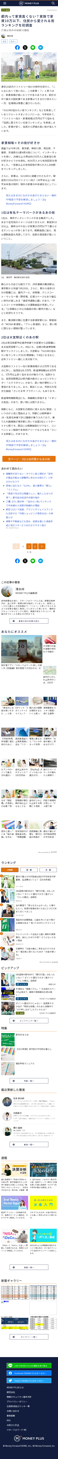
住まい (13, 41)
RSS (9, 1420)
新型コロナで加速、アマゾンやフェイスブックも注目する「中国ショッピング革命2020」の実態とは (29, 513)
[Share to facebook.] (17, 47)
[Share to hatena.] (40, 47)
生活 (4, 41)
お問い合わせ (13, 1410)
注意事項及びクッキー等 (18, 1406)
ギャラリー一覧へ (29, 1337)
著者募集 (11, 1415)
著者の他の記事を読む (29, 621)
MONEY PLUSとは (15, 1387)
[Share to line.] (32, 47)
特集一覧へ (29, 1081)
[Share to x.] (25, 47)
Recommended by (44, 852)
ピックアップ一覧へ (29, 1020)
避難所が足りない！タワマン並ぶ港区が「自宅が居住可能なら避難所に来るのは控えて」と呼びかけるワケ (29, 477)
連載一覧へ (29, 1267)
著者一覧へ (29, 1144)
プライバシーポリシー (17, 1401)
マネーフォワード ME (17, 1429)
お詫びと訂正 (13, 1425)
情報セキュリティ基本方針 (19, 1396)
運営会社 (11, 1392)
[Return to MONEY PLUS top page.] (29, 3)
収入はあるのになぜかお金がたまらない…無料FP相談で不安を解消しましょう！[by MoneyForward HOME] (31, 199)
